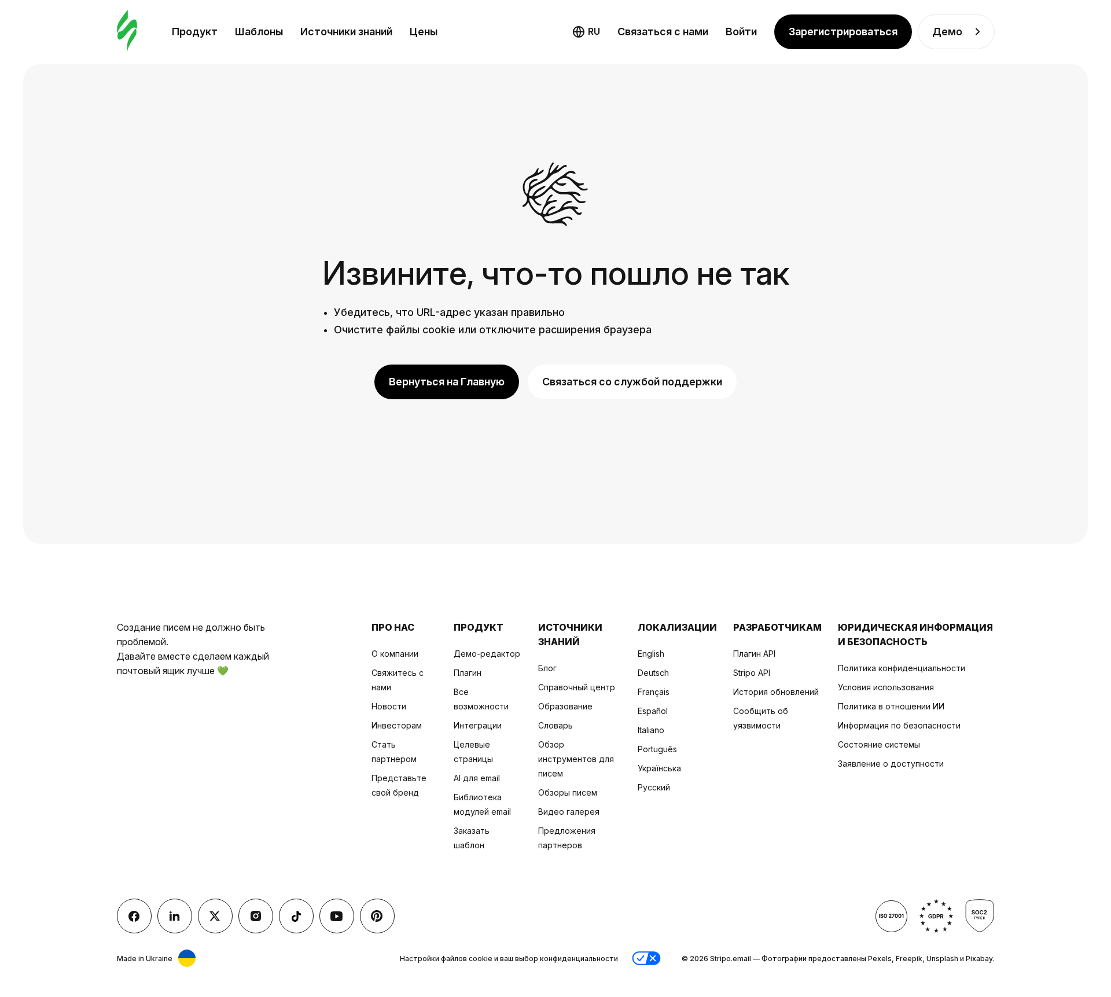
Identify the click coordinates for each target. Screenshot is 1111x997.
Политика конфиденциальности (901, 668)
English (651, 653)
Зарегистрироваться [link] (843, 31)
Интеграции (478, 725)
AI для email (477, 778)
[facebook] (134, 916)
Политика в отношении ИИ (891, 706)
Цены (423, 31)
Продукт (195, 31)
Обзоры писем (567, 792)
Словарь (555, 725)
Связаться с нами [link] (662, 31)
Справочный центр (576, 687)
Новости (388, 706)
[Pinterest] (377, 916)
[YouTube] (336, 916)
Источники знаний (346, 31)
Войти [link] (741, 31)
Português (657, 749)
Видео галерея (568, 811)
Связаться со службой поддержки (632, 382)
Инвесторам (396, 725)
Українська (659, 768)
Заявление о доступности (891, 763)
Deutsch (653, 673)
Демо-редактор (487, 653)
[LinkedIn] (174, 916)
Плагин (467, 673)
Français (653, 692)
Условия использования (886, 687)
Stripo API (751, 673)
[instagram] (255, 916)
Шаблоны (259, 31)
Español (653, 711)
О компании (394, 653)
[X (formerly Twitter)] (215, 916)
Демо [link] (947, 31)
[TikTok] (296, 916)
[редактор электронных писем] (127, 31)
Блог (547, 668)
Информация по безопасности (899, 725)
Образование (565, 706)
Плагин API (754, 653)
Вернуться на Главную (447, 382)
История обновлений (776, 692)
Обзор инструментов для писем (576, 759)
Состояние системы (879, 744)
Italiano (651, 730)
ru (594, 31)
